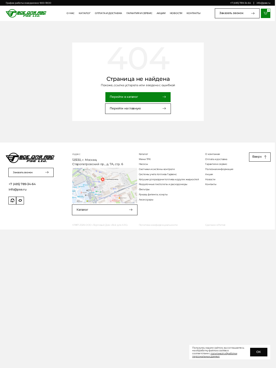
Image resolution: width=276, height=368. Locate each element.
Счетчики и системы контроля (157, 169)
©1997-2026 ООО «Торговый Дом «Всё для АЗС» (100, 225)
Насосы (143, 164)
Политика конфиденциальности (158, 225)
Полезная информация (219, 169)
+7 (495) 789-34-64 (240, 2)
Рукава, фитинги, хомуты (153, 194)
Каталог (85, 13)
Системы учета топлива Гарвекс (158, 174)
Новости (176, 13)
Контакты (193, 13)
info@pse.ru (263, 2)
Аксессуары (146, 199)
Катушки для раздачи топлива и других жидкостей (169, 179)
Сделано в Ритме (215, 225)
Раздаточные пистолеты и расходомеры (163, 184)
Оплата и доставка (108, 13)
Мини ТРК (145, 159)
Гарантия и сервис (139, 13)
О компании (212, 154)
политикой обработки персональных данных (214, 355)
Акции (161, 13)
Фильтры (144, 189)
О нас (70, 13)
